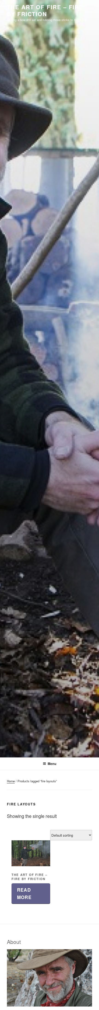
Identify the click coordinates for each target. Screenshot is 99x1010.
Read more (24, 893)
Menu (52, 763)
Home (11, 781)
